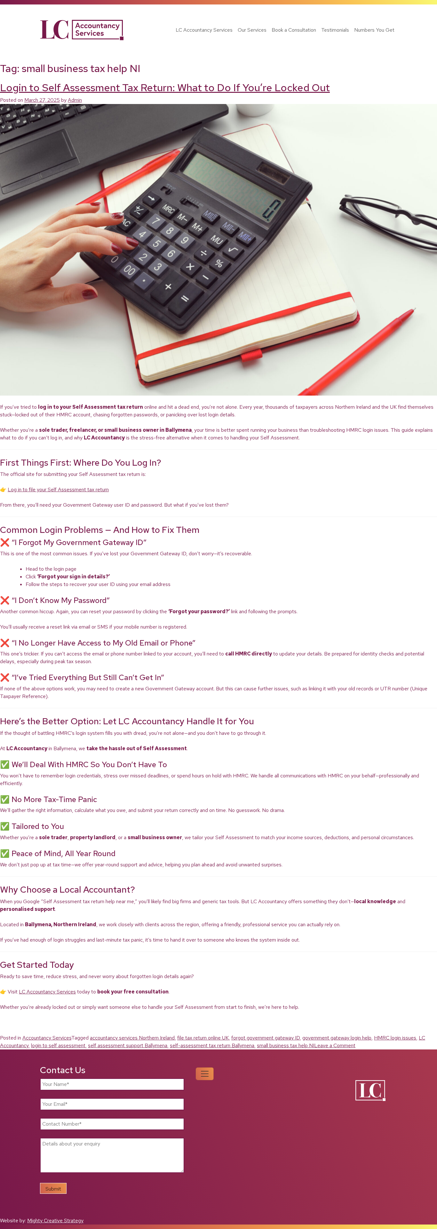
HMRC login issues (395, 1037)
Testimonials (335, 30)
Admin (75, 100)
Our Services (252, 30)
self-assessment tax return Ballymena (212, 1045)
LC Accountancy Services (204, 30)
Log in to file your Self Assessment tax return (58, 489)
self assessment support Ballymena (127, 1045)
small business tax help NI (285, 1045)
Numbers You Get (374, 30)
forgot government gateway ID (265, 1037)
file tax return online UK (203, 1037)
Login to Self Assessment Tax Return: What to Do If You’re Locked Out (165, 87)
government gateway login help (336, 1037)
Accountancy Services (46, 1037)
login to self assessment (58, 1045)
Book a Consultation (294, 30)
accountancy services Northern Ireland (132, 1037)
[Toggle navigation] (205, 1073)
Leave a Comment (334, 1045)
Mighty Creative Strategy (55, 1220)
